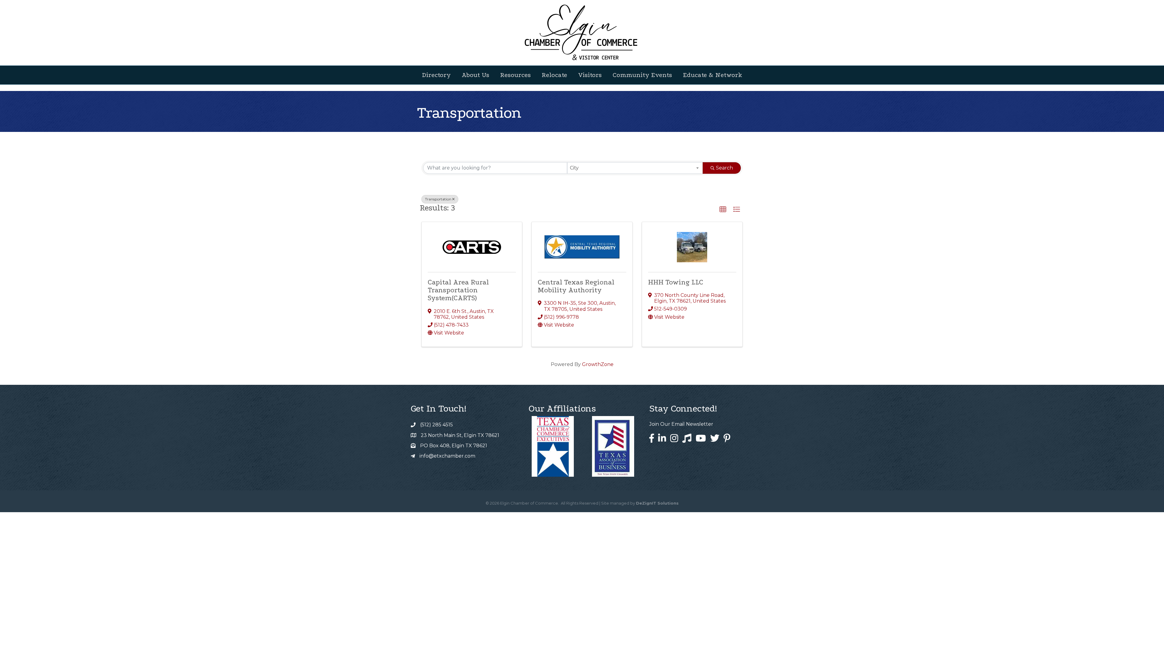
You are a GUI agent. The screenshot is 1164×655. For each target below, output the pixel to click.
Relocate (554, 75)
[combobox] (635, 168)
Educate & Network (712, 75)
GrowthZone (598, 364)
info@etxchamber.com (447, 456)
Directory (436, 75)
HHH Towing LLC (675, 282)
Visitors (590, 75)
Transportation (438, 199)
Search (724, 168)
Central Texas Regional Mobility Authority (576, 286)
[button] (723, 209)
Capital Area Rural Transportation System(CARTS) (458, 290)
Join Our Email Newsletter (681, 424)
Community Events (642, 75)
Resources (515, 75)
